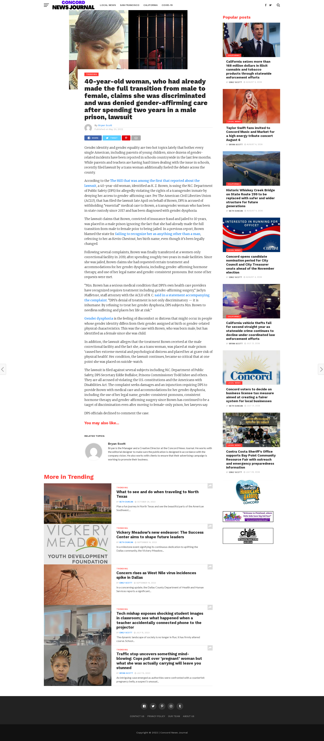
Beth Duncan (126, 502)
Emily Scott (125, 583)
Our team (174, 716)
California (150, 5)
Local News (108, 5)
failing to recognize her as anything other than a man (157, 234)
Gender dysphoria (98, 318)
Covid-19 (167, 5)
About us (188, 716)
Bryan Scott (105, 125)
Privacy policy (156, 716)
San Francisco (129, 5)
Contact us (137, 716)
